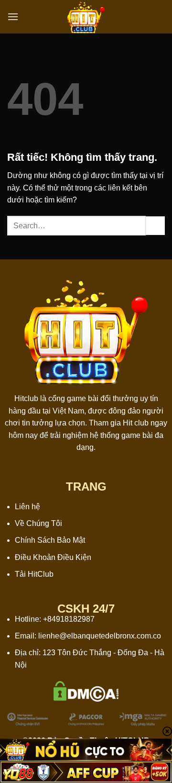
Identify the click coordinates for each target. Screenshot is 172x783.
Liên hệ (27, 507)
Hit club (136, 423)
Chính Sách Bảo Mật (50, 540)
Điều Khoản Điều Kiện (53, 557)
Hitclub (26, 398)
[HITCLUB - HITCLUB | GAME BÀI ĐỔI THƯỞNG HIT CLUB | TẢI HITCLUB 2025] (86, 17)
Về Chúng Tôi (38, 523)
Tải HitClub (34, 574)
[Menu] (13, 16)
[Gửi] (155, 225)
